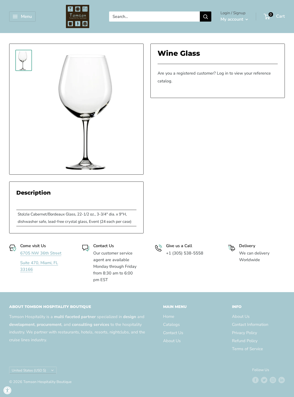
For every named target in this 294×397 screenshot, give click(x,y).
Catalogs (171, 324)
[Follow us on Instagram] (273, 380)
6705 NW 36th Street (40, 253)
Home (168, 316)
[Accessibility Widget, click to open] (7, 390)
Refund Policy (244, 341)
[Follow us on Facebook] (255, 380)
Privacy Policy (244, 332)
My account (232, 19)
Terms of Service (247, 349)
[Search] (205, 16)
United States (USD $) (29, 370)
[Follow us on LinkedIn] (281, 380)
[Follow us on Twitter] (264, 380)
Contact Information (250, 324)
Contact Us (173, 332)
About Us (172, 341)
